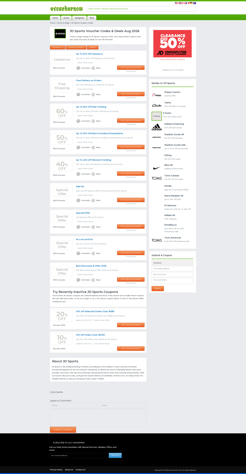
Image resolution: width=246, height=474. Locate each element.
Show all (57, 47)
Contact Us (80, 470)
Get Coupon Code (131, 94)
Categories (79, 18)
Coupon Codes (76, 47)
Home (55, 18)
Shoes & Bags (63, 23)
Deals (93, 47)
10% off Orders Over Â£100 (90, 335)
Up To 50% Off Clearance (89, 54)
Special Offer (83, 213)
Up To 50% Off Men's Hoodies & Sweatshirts (99, 133)
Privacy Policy (56, 470)
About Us (69, 470)
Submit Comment (63, 430)
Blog (92, 18)
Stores (66, 18)
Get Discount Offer (131, 67)
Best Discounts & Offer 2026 (91, 266)
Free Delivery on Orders (88, 80)
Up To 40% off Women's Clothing (93, 160)
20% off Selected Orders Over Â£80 (95, 311)
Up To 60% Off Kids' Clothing (91, 107)
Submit (157, 288)
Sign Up (80, 186)
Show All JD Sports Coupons (172, 59)
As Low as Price (84, 239)
